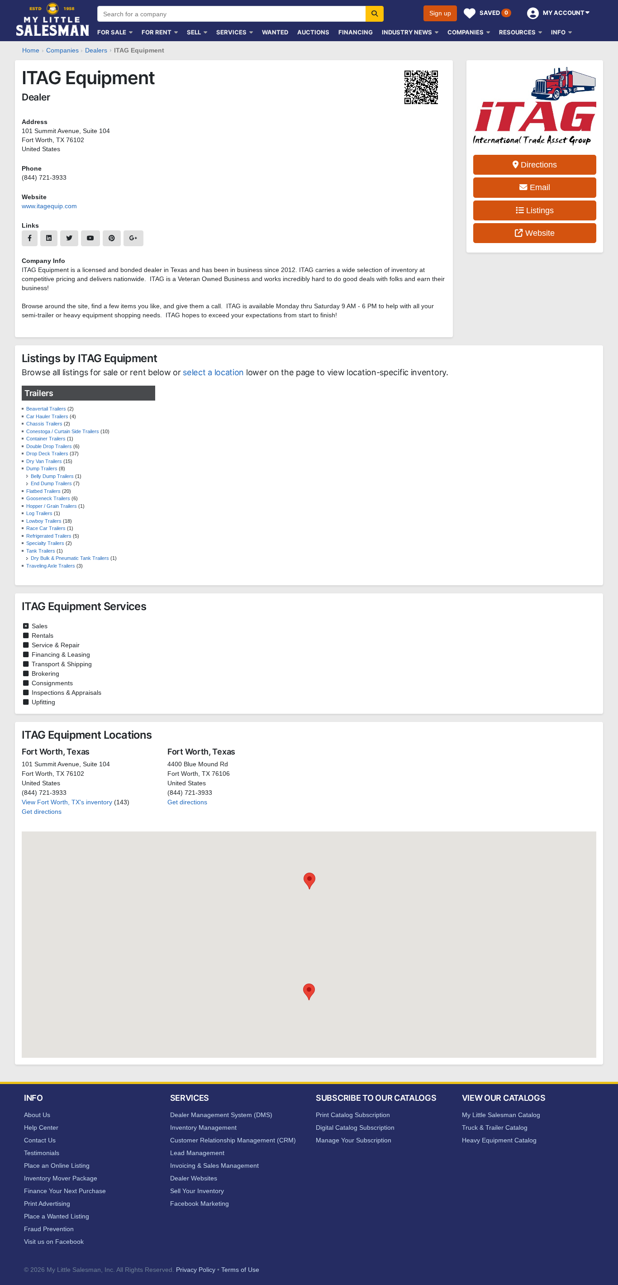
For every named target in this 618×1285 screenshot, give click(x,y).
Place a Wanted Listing (56, 1216)
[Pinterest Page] (112, 238)
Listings (539, 210)
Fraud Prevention (49, 1228)
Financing (355, 32)
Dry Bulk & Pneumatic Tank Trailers (70, 558)
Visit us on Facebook (54, 1241)
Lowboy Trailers (44, 521)
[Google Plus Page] (133, 238)
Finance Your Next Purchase (65, 1190)
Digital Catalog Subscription (355, 1127)
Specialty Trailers (45, 543)
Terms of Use (240, 1269)
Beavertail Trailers (46, 408)
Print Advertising (47, 1203)
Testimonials (41, 1152)
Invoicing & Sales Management (214, 1165)
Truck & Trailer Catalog (495, 1127)
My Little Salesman (53, 19)
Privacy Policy (195, 1269)
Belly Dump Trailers (52, 476)
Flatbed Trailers (43, 491)
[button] (309, 992)
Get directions (42, 811)
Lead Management (197, 1152)
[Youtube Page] (90, 238)
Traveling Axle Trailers (50, 565)
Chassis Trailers (44, 423)
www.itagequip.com (49, 206)
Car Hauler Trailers (47, 416)
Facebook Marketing (199, 1203)
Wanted (275, 32)
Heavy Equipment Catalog (499, 1140)
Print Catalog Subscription (353, 1114)
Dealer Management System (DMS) (221, 1114)
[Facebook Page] (30, 238)
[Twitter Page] (69, 238)
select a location (213, 372)
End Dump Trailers (51, 483)
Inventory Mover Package (60, 1178)
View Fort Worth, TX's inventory (67, 802)
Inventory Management (203, 1127)
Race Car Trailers (46, 528)
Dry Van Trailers (44, 461)
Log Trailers (39, 513)
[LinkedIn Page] (48, 238)
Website (539, 233)
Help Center (41, 1127)
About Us (37, 1114)
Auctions (313, 32)
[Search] (375, 14)
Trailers (38, 393)
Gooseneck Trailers (48, 498)
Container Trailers (46, 438)
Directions (537, 164)
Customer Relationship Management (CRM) (233, 1140)
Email (539, 187)
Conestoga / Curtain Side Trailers (62, 431)
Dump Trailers (41, 468)
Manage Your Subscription (353, 1140)
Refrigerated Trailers (48, 536)
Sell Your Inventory (197, 1190)
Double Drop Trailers (49, 446)
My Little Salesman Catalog (501, 1114)
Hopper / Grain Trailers (51, 506)
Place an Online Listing (57, 1165)
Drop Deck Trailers (47, 453)
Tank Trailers (40, 551)
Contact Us (40, 1140)
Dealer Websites (193, 1178)
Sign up (440, 13)
